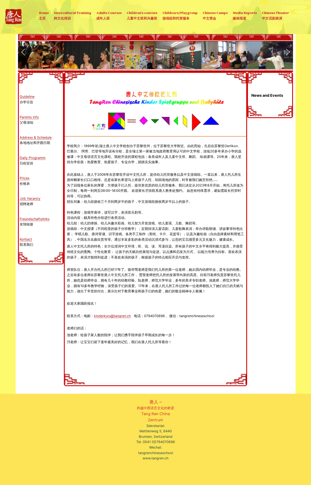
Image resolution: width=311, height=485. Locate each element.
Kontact (26, 239)
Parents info (29, 117)
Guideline (27, 96)
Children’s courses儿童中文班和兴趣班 (142, 15)
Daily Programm (32, 158)
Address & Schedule (36, 137)
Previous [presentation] (23, 52)
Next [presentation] (288, 52)
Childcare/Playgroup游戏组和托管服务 (180, 15)
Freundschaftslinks (35, 219)
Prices (24, 178)
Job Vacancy (30, 198)
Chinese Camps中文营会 (215, 15)
